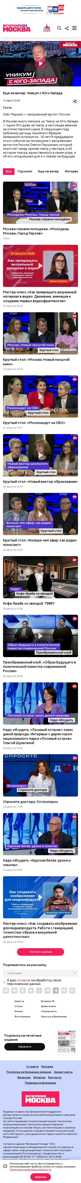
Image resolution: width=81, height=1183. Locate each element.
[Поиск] (59, 28)
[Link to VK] (14, 991)
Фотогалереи (22, 1017)
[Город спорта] (47, 28)
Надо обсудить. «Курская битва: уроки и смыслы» (40, 834)
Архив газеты (48, 1006)
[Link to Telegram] (47, 991)
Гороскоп (25, 171)
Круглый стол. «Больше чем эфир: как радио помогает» (40, 514)
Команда (39, 1077)
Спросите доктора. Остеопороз (40, 775)
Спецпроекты (49, 1011)
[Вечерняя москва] (40, 1099)
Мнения (19, 1011)
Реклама (47, 1066)
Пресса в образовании (54, 1017)
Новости (19, 1001)
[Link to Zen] (31, 991)
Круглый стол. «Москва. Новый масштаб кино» (40, 333)
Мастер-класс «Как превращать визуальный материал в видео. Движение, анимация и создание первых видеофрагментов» (40, 266)
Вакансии (24, 1077)
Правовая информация (40, 1083)
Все (8, 171)
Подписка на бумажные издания (28, 1072)
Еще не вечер (48, 171)
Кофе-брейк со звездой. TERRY (40, 577)
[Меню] (74, 28)
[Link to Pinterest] (72, 991)
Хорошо (40, 1177)
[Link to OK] (23, 991)
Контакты (55, 1077)
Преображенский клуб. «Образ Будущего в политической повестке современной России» (40, 636)
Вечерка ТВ (47, 1001)
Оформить (24, 1046)
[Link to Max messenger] (6, 991)
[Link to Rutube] (64, 991)
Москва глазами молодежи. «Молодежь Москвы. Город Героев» (40, 203)
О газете (32, 1066)
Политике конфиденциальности (30, 1169)
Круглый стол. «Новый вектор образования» (40, 455)
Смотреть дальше (40, 951)
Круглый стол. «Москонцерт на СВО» (40, 396)
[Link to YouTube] (39, 991)
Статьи (18, 1006)
